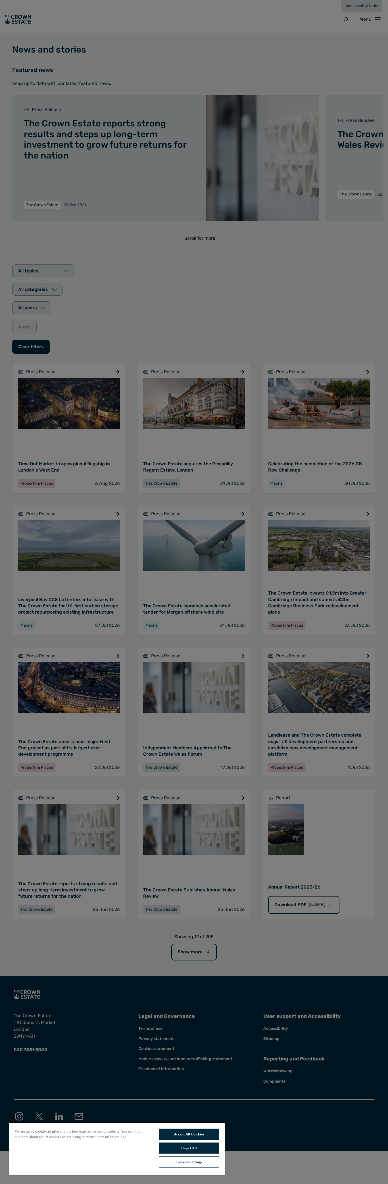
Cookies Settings (189, 1162)
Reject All (189, 1148)
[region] (117, 1148)
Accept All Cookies (189, 1134)
